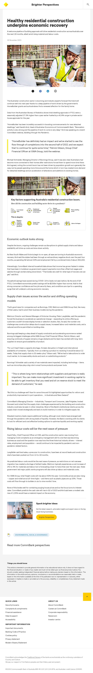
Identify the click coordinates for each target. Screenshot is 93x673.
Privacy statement (12, 639)
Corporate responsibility (57, 612)
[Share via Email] (55, 91)
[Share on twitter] (33, 91)
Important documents (14, 628)
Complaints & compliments (16, 608)
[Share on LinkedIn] (48, 91)
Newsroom (52, 616)
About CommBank (55, 605)
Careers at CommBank (57, 608)
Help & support (11, 616)
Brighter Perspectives (45, 4)
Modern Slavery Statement (16, 642)
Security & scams (12, 605)
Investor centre (54, 619)
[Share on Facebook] (40, 91)
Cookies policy (11, 635)
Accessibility (10, 619)
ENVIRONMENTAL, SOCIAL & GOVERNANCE (31, 535)
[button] (88, 4)
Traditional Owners (33, 657)
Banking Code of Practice (15, 632)
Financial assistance (13, 612)
